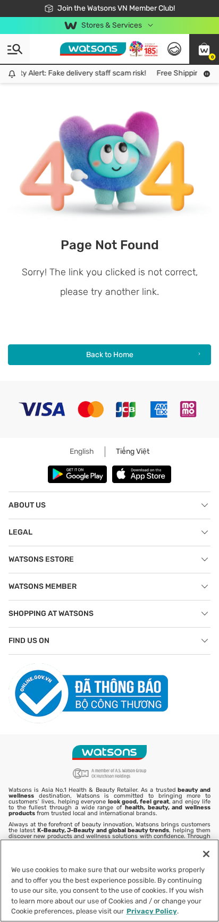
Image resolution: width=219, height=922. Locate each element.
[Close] (206, 854)
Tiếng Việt (132, 451)
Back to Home (109, 354)
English (82, 451)
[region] (109, 880)
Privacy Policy (152, 911)
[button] (204, 49)
